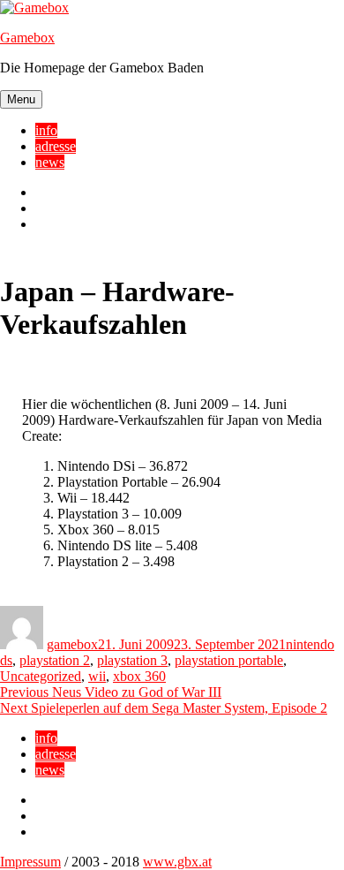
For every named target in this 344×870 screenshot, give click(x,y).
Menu (21, 99)
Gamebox (27, 37)
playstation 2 (54, 660)
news (49, 162)
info (46, 130)
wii (97, 676)
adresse (55, 146)
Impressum (30, 861)
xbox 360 (139, 676)
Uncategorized (40, 676)
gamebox (72, 644)
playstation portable (229, 660)
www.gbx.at (177, 861)
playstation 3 (132, 660)
